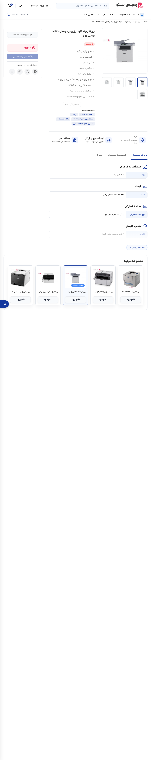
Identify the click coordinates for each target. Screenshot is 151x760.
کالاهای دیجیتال (86, 114)
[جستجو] (105, 6)
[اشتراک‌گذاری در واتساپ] (27, 72)
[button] (124, 51)
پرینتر (137, 21)
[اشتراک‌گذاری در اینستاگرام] (20, 72)
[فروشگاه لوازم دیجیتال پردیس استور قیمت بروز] (129, 5)
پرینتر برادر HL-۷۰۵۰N (130, 292)
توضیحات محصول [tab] (117, 155)
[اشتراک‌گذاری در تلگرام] (35, 72)
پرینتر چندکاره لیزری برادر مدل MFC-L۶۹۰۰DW (75, 292)
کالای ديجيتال (63, 119)
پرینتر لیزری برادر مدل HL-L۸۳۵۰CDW (20, 292)
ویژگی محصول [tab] (139, 155)
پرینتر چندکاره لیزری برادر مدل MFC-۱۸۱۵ (48, 292)
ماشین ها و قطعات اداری (83, 123)
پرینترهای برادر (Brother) (83, 119)
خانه (145, 21)
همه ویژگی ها (71, 104)
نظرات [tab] (99, 155)
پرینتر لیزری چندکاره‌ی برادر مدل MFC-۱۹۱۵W (103, 292)
